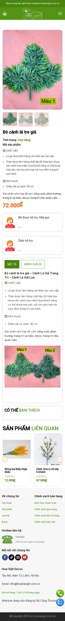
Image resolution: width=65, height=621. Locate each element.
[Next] (56, 70)
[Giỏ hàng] (5, 14)
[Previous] (8, 70)
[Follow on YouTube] (25, 557)
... (19, 226)
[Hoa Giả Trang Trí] (32, 13)
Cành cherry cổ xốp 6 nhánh (47, 470)
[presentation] (5, 459)
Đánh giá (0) (33, 264)
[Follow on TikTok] (11, 557)
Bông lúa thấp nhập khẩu (16, 470)
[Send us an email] (18, 557)
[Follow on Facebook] (5, 557)
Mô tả (11, 264)
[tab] (12, 264)
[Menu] (60, 13)
